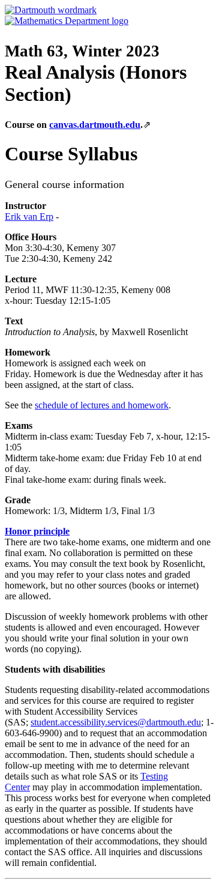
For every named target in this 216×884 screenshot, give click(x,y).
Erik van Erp (29, 216)
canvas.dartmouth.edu (94, 125)
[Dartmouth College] (51, 10)
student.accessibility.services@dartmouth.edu (116, 722)
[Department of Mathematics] (66, 21)
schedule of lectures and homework (102, 405)
